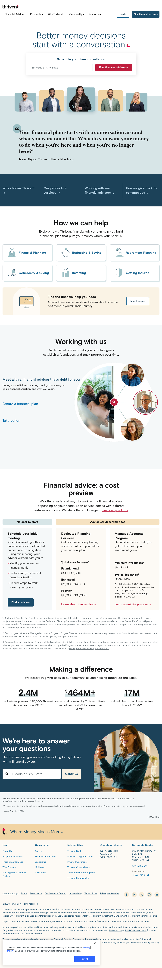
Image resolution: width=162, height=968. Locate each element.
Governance (36, 893)
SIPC (143, 912)
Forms (24, 893)
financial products (115, 510)
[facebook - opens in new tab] (126, 894)
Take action (11, 420)
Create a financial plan (20, 404)
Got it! (84, 959)
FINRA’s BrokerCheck (135, 930)
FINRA (133, 912)
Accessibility (75, 893)
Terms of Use (90, 893)
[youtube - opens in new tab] (157, 894)
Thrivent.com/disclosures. (144, 916)
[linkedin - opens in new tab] (134, 894)
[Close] (94, 943)
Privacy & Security (109, 893)
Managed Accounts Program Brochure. (89, 648)
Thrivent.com (115, 930)
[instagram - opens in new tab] (149, 894)
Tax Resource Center (55, 893)
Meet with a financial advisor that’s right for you (35, 379)
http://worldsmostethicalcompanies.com (23, 801)
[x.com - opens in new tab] (141, 894)
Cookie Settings (11, 893)
